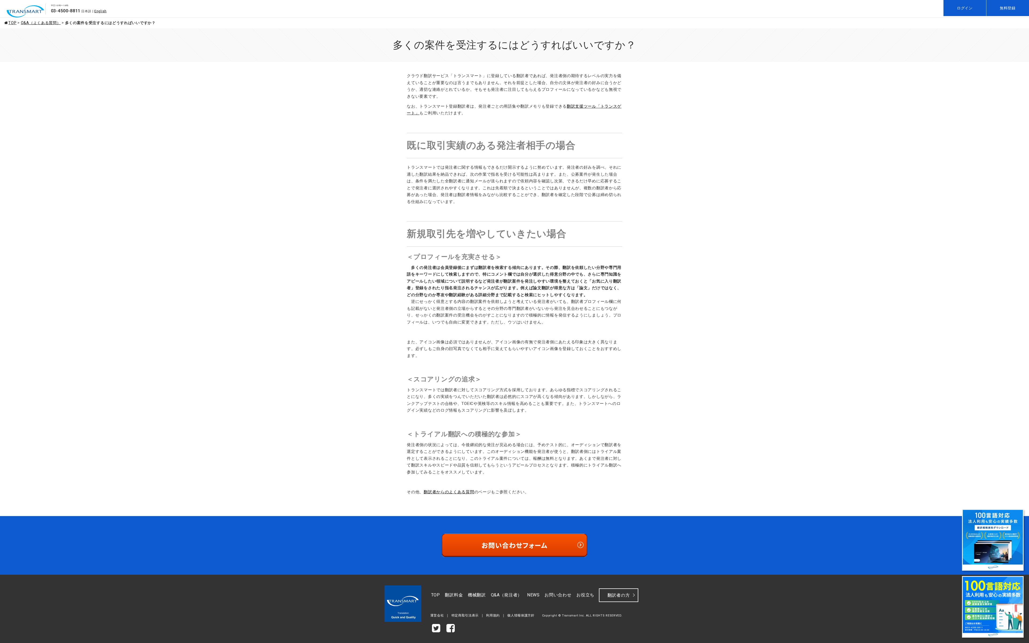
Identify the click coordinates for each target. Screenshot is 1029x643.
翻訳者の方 (618, 595)
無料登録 (1008, 8)
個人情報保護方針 (521, 615)
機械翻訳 (477, 594)
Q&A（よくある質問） (41, 23)
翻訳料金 (454, 594)
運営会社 (437, 615)
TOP (12, 23)
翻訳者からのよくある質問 (449, 492)
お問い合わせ (558, 594)
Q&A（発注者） (506, 594)
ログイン (965, 8)
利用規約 (493, 615)
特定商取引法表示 (465, 615)
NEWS (533, 594)
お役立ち (585, 594)
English (100, 11)
